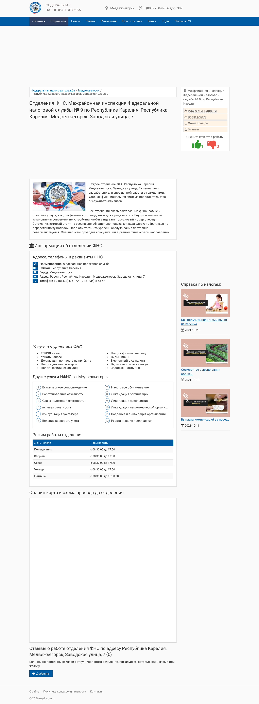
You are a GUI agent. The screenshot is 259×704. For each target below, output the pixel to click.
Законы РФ (183, 21)
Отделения (58, 21)
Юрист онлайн (132, 21)
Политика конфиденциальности (64, 691)
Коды (166, 21)
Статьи (91, 21)
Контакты (96, 691)
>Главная (38, 21)
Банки (152, 21)
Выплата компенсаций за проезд (205, 419)
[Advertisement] (129, 54)
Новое (75, 21)
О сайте (34, 691)
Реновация (109, 21)
